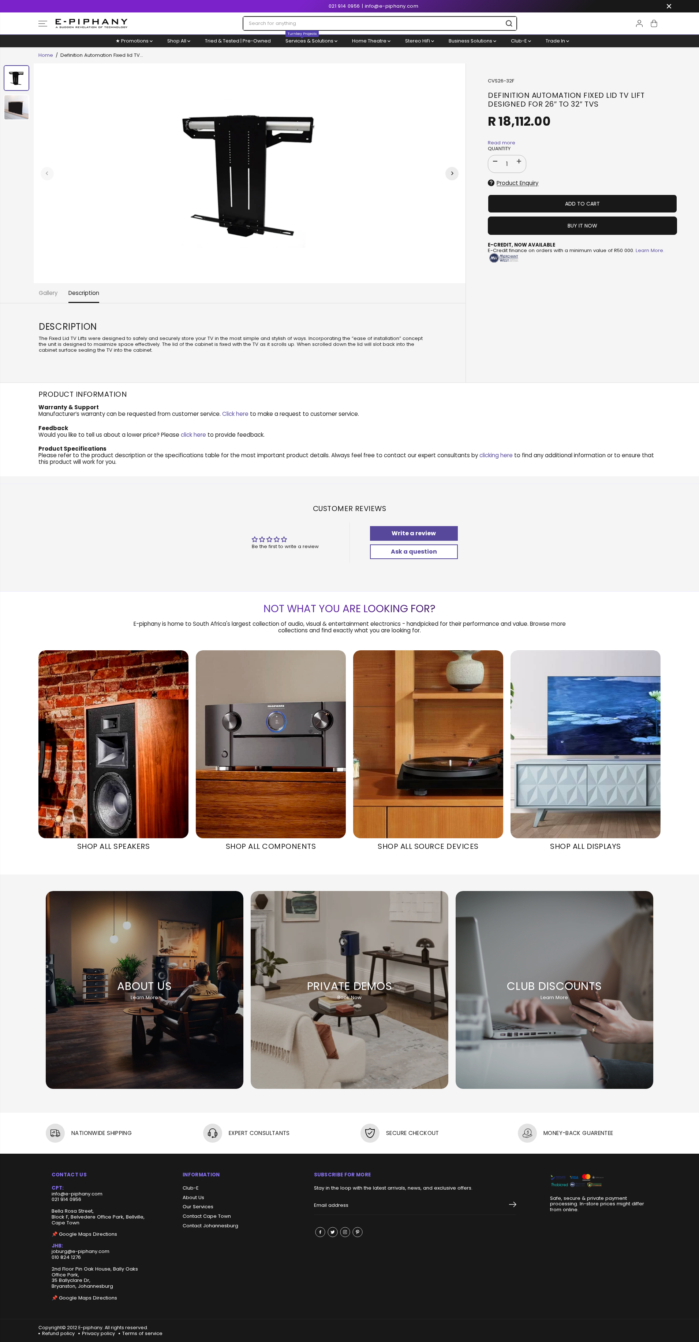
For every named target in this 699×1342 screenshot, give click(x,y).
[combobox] (380, 23)
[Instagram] (345, 1232)
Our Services (198, 1207)
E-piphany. (91, 1327)
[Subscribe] (512, 1206)
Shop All (177, 40)
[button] (42, 23)
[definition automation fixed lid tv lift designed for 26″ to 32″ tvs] (250, 173)
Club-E (519, 40)
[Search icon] (509, 23)
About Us (193, 1198)
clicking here (496, 455)
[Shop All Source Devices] (428, 744)
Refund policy (58, 1333)
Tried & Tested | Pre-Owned (238, 40)
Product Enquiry (517, 183)
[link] (599, 1181)
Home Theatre (370, 40)
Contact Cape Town (207, 1216)
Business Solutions (471, 40)
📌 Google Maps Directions (84, 1234)
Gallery (48, 293)
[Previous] (47, 173)
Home (45, 55)
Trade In (556, 40)
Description (83, 293)
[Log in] (639, 23)
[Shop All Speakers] (113, 744)
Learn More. (650, 250)
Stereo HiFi (418, 40)
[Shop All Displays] (586, 744)
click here (193, 435)
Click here (235, 414)
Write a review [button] (414, 533)
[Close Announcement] (669, 6)
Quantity (499, 149)
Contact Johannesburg (210, 1226)
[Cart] (654, 23)
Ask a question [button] (414, 551)
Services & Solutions (309, 39)
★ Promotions (133, 40)
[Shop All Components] (271, 744)
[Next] (452, 173)
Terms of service (142, 1333)
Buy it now (582, 225)
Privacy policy (98, 1333)
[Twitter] (332, 1232)
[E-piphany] (91, 23)
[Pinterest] (357, 1232)
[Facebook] (320, 1232)
